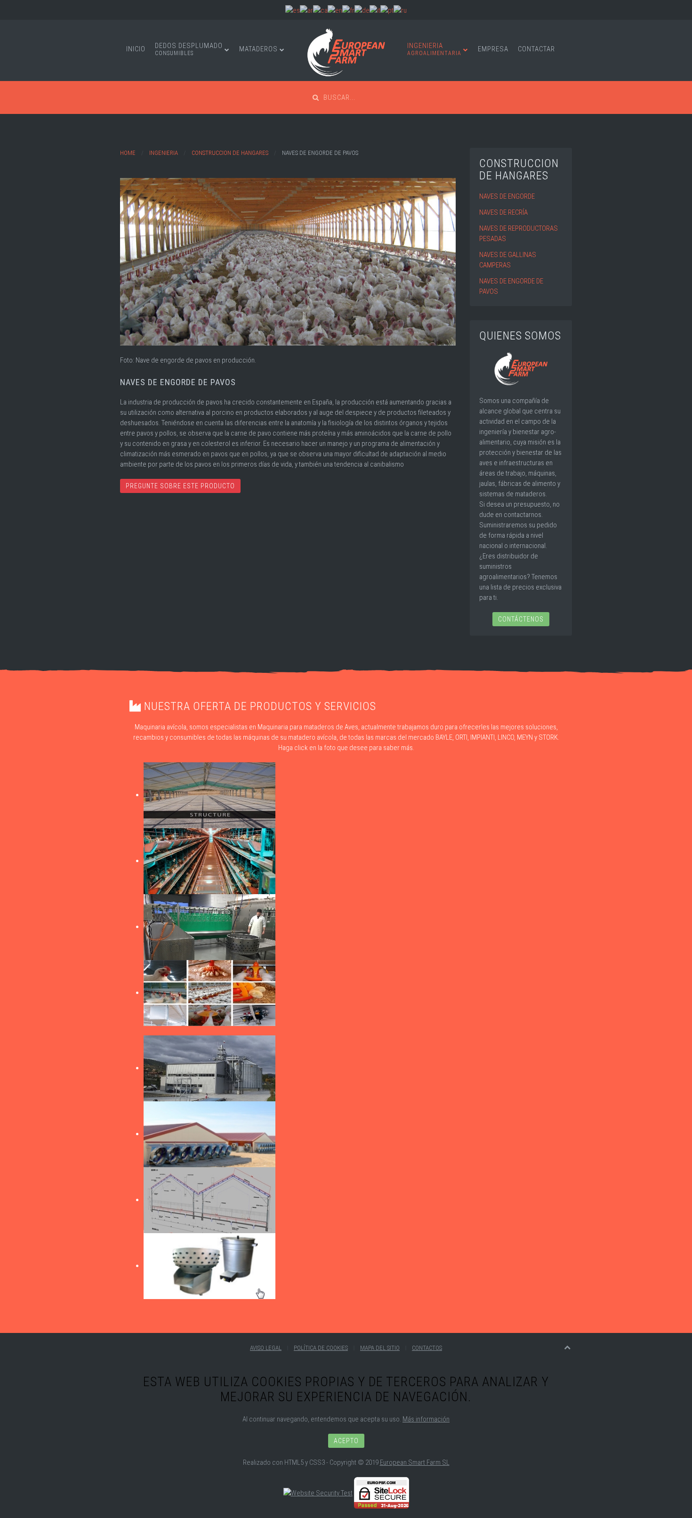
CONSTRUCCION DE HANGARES (230, 152)
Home (128, 152)
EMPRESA (493, 49)
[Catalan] (320, 10)
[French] (348, 10)
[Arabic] (306, 10)
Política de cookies (321, 1347)
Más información (426, 1419)
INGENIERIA (434, 49)
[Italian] (375, 10)
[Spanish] (292, 10)
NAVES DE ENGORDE (507, 196)
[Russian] (400, 10)
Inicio (135, 49)
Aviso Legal (266, 1347)
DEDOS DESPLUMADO (189, 49)
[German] (362, 10)
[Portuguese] (387, 10)
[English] (335, 10)
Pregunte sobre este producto (180, 486)
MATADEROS (258, 49)
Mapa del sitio (380, 1347)
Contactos (427, 1347)
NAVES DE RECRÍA (503, 212)
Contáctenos (521, 619)
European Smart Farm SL (415, 1462)
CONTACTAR (536, 49)
